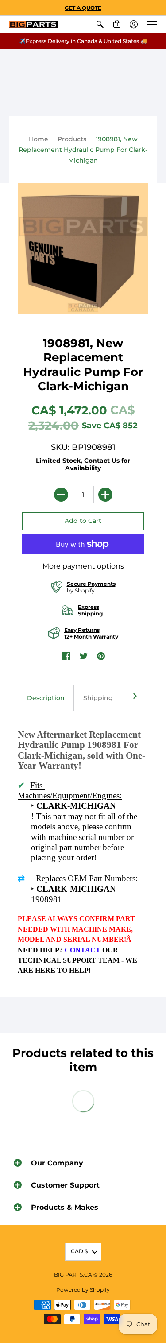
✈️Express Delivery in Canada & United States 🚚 (83, 41)
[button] (100, 24)
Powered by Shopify (83, 1289)
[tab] (46, 698)
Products (72, 139)
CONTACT (82, 950)
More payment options (83, 566)
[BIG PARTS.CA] (33, 24)
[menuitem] (100, 24)
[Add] (105, 495)
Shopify (85, 590)
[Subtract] (61, 495)
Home (38, 139)
